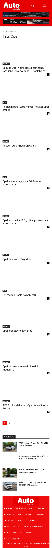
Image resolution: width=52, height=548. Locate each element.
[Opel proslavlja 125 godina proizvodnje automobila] (26, 205)
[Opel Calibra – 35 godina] (26, 244)
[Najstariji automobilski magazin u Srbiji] (12, 6)
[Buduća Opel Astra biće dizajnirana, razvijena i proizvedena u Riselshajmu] (26, 53)
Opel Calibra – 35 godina (17, 259)
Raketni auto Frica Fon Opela (19, 145)
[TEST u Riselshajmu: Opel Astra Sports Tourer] (26, 390)
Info (4, 102)
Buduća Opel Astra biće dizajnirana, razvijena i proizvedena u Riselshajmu (24, 69)
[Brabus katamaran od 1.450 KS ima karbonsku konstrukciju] (10, 460)
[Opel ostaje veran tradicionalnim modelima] (26, 351)
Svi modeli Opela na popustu (19, 294)
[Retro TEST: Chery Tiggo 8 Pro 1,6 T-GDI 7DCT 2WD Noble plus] (10, 486)
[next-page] (20, 423)
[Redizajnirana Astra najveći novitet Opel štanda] (26, 92)
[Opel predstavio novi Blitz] (26, 316)
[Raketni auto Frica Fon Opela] (26, 130)
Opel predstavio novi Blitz (17, 330)
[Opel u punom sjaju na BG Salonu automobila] (26, 166)
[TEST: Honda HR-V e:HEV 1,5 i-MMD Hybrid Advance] (10, 447)
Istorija (5, 141)
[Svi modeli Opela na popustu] (26, 280)
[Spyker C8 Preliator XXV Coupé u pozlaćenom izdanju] (10, 473)
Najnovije (6, 63)
